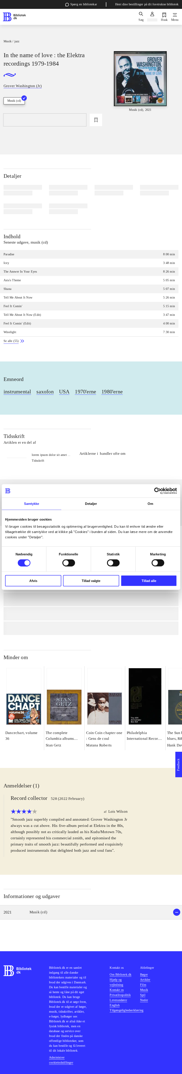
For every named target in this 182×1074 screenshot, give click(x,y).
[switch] (68, 562)
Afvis (33, 580)
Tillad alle (149, 580)
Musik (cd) (14, 100)
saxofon (44, 391)
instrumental (17, 391)
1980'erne (112, 391)
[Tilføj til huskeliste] (96, 120)
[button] (91, 912)
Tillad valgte (91, 580)
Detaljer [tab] (91, 504)
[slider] (140, 84)
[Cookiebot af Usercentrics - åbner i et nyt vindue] (157, 491)
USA (64, 391)
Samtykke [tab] (31, 504)
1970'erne (85, 391)
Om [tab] (150, 504)
